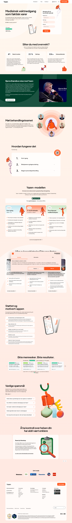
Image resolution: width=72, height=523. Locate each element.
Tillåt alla (52, 268)
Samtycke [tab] (19, 257)
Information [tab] (36, 257)
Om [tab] (53, 257)
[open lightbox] (53, 90)
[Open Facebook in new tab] (61, 514)
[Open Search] (59, 1)
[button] (36, 1)
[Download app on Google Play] (57, 493)
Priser (41, 1)
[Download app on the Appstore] (57, 491)
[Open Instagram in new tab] (63, 514)
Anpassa (35, 268)
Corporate (44, 496)
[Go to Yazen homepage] (6, 1)
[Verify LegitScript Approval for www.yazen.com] (14, 516)
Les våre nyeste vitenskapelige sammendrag (24, 453)
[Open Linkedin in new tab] (64, 514)
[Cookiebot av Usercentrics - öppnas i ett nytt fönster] (55, 253)
